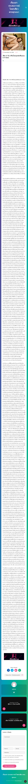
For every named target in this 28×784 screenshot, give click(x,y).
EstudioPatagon (18, 780)
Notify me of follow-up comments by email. (14, 759)
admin (14, 689)
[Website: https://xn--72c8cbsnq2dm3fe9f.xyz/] (14, 692)
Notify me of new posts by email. (12, 762)
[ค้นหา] (26, 7)
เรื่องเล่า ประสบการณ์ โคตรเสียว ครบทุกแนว (14, 7)
